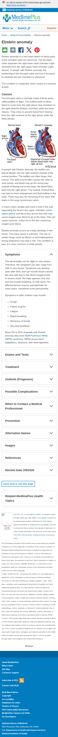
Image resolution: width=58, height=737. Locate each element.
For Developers (9, 717)
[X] (29, 50)
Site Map (6, 669)
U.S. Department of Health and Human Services (23, 730)
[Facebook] (21, 50)
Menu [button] (6, 28)
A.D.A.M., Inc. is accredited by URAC (27, 514)
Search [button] (22, 28)
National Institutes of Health (14, 733)
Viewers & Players (10, 706)
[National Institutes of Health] (5, 10)
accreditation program (46, 518)
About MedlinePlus (10, 662)
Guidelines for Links (11, 703)
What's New (7, 666)
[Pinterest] (37, 50)
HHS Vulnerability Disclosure (15, 710)
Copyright (6, 696)
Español (51, 28)
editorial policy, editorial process (33, 535)
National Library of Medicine (20, 10)
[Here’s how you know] (29, 4)
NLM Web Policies (10, 692)
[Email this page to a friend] (5, 50)
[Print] (13, 50)
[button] (51, 254)
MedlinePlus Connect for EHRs (16, 713)
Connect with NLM (10, 685)
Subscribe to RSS (10, 680)
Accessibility (8, 699)
